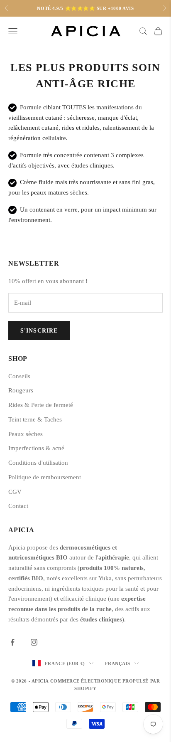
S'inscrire (39, 331)
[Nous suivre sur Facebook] (12, 642)
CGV (15, 491)
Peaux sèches (25, 434)
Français (117, 663)
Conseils (19, 376)
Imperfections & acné (36, 448)
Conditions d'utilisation (38, 462)
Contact (18, 506)
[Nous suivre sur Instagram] (34, 642)
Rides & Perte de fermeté (40, 405)
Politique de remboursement (44, 477)
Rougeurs (20, 390)
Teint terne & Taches (35, 419)
